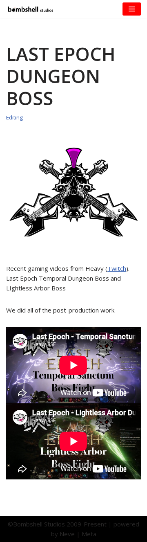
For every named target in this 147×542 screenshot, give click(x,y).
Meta (89, 534)
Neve (67, 534)
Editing (14, 117)
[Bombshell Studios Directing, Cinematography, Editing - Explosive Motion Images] (30, 9)
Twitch (116, 268)
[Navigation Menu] (131, 9)
